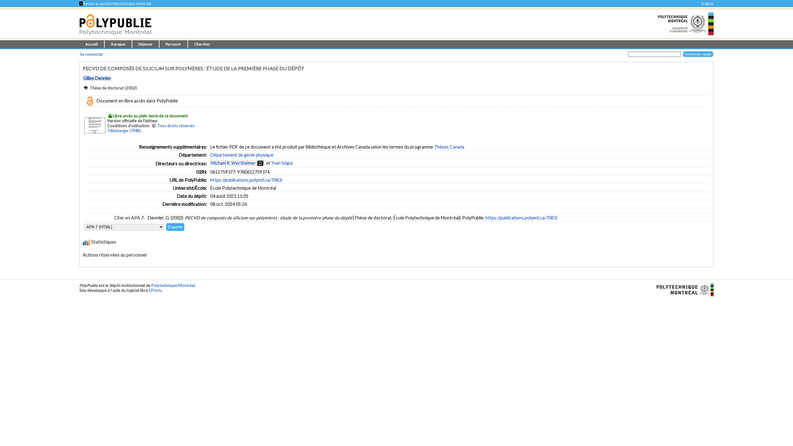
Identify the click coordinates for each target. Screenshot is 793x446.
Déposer (145, 44)
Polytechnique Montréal (173, 285)
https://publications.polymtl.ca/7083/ (246, 180)
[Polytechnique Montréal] (682, 289)
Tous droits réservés (176, 125)
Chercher (202, 44)
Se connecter (91, 54)
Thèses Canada (449, 146)
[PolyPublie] (115, 36)
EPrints (155, 290)
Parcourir (173, 44)
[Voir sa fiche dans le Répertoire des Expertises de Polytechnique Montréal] (260, 163)
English (708, 4)
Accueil (91, 44)
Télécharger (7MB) (124, 130)
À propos (118, 44)
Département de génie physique (242, 155)
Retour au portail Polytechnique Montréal (115, 4)
